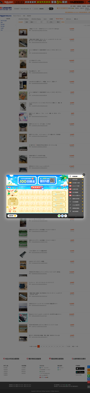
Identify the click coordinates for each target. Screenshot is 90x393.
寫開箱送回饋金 (75, 208)
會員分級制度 (75, 211)
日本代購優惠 (73, 192)
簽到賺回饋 (74, 176)
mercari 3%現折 (74, 186)
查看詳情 (11, 216)
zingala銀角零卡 (76, 205)
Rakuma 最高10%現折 (75, 195)
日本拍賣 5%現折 (74, 182)
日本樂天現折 (73, 189)
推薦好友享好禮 (75, 198)
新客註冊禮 (74, 179)
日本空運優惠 (75, 201)
